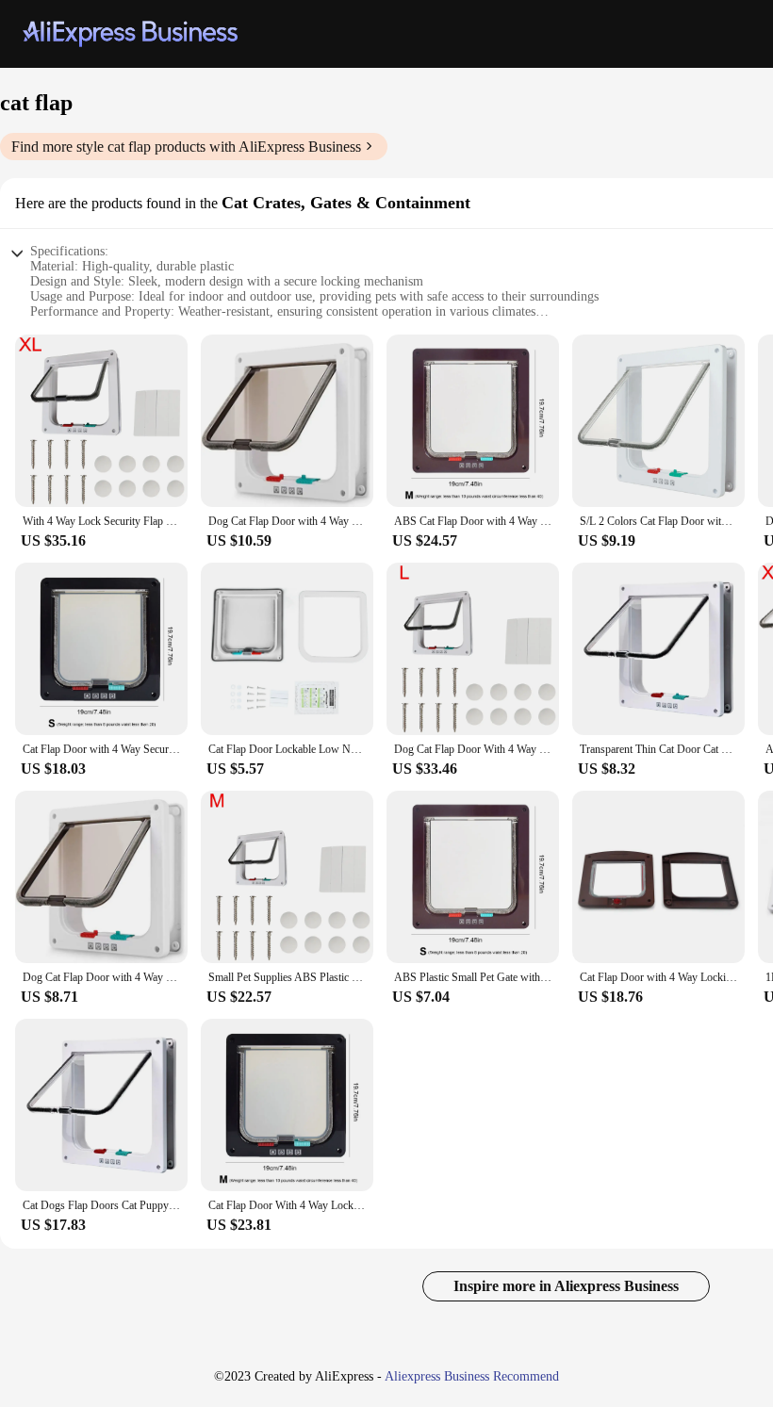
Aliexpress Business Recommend (472, 1376)
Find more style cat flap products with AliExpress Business (186, 147)
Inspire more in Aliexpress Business (566, 1286)
